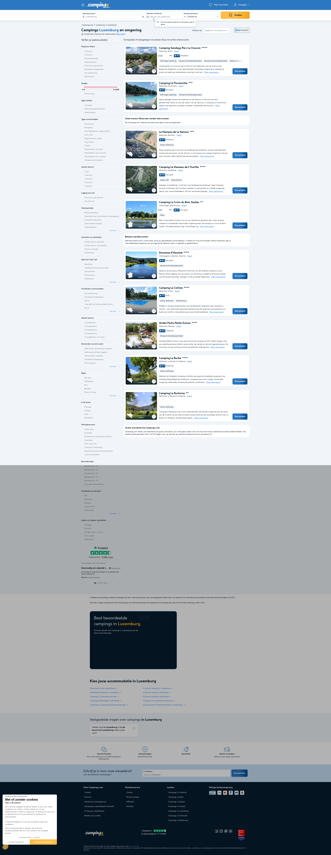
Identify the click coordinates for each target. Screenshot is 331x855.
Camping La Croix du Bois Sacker (179, 202)
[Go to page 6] (144, 72)
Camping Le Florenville (173, 83)
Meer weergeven (211, 72)
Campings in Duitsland (177, 816)
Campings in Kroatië (176, 806)
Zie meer (113, 231)
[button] (5, 847)
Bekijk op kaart (242, 30)
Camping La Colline (171, 288)
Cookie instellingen (16, 842)
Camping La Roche (170, 358)
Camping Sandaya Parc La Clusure (180, 48)
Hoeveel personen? (191, 14)
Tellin (170, 51)
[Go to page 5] (143, 72)
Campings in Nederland (178, 820)
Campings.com (87, 25)
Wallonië (163, 51)
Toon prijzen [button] (240, 71)
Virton (170, 291)
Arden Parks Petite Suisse (174, 323)
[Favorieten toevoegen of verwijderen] (154, 71)
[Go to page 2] (139, 72)
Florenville (172, 86)
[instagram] (221, 831)
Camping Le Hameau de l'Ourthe (179, 167)
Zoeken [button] (238, 15)
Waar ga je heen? (88, 14)
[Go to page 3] (140, 72)
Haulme (182, 256)
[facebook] (216, 831)
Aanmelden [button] (239, 773)
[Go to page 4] (142, 417)
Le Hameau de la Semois (174, 132)
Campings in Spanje (176, 802)
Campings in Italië (175, 797)
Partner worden (132, 797)
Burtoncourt (175, 205)
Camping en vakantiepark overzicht (99, 806)
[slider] (83, 87)
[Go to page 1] (138, 72)
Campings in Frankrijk (177, 792)
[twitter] (225, 831)
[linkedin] (230, 831)
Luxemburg (100, 25)
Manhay (171, 326)
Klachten (130, 806)
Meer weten (120, 34)
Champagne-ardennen (168, 256)
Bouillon (171, 135)
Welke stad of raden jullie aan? (108, 730)
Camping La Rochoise (172, 393)
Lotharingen (164, 205)
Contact (129, 792)
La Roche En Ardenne (176, 361)
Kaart (176, 51)
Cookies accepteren (43, 842)
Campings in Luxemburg (178, 811)
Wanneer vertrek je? (154, 13)
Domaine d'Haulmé (170, 253)
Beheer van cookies (92, 816)
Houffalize (172, 170)
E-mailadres (148, 771)
